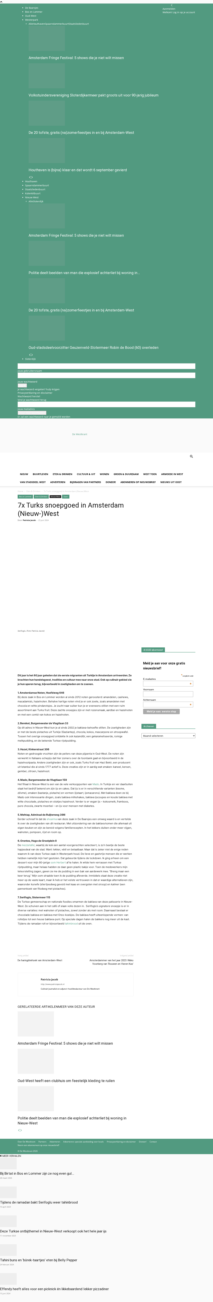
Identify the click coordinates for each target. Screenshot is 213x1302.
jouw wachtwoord (27, 381)
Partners (42, 1141)
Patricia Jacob (29, 520)
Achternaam (167, 699)
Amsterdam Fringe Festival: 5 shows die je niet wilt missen (65, 1043)
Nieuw (24, 474)
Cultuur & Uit (86, 474)
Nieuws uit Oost (171, 482)
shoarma (52, 819)
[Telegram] (51, 533)
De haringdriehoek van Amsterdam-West (40, 960)
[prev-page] (19, 1130)
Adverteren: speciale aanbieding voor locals (83, 1141)
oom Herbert (58, 862)
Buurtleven (40, 474)
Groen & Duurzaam (126, 474)
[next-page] (21, 1130)
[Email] (36, 533)
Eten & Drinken (62, 474)
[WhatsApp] (28, 533)
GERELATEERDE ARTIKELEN (38, 1007)
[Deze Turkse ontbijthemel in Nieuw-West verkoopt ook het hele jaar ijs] (106, 1221)
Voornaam (148, 689)
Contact (153, 1141)
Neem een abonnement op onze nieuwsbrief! (38, 1145)
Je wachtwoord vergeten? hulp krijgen (39, 389)
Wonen (104, 474)
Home (20, 491)
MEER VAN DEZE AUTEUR (76, 1007)
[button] (191, 456)
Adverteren (57, 482)
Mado (96, 784)
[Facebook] (21, 533)
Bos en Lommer (33, 11)
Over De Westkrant (26, 1141)
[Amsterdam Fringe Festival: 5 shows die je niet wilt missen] (75, 1023)
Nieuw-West (55, 496)
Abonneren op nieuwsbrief (138, 482)
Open (66, 496)
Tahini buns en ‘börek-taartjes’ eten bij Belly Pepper (38, 1260)
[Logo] (43, 468)
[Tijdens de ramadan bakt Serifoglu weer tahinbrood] (106, 1192)
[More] (59, 533)
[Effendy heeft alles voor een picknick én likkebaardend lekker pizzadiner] (106, 1279)
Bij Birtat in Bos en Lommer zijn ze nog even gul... (37, 1173)
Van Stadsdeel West (33, 482)
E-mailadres (167, 679)
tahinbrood (71, 923)
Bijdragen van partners (85, 482)
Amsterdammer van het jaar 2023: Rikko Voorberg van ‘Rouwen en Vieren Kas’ (111, 962)
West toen (150, 474)
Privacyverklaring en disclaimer (35, 392)
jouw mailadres (26, 409)
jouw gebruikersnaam (30, 370)
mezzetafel (28, 845)
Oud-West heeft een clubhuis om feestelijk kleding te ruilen (66, 1081)
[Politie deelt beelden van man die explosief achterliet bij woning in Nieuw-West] (75, 1098)
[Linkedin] (44, 533)
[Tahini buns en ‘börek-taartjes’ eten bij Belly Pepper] (106, 1250)
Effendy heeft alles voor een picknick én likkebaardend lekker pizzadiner (54, 1289)
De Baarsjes (31, 7)
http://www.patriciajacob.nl (52, 984)
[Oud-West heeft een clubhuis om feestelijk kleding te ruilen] (75, 1061)
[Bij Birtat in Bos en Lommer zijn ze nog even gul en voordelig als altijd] (106, 1163)
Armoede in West (172, 474)
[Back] (172, 5)
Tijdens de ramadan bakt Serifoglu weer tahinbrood (39, 1202)
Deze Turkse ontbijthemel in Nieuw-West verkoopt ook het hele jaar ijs (53, 1231)
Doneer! (111, 482)
